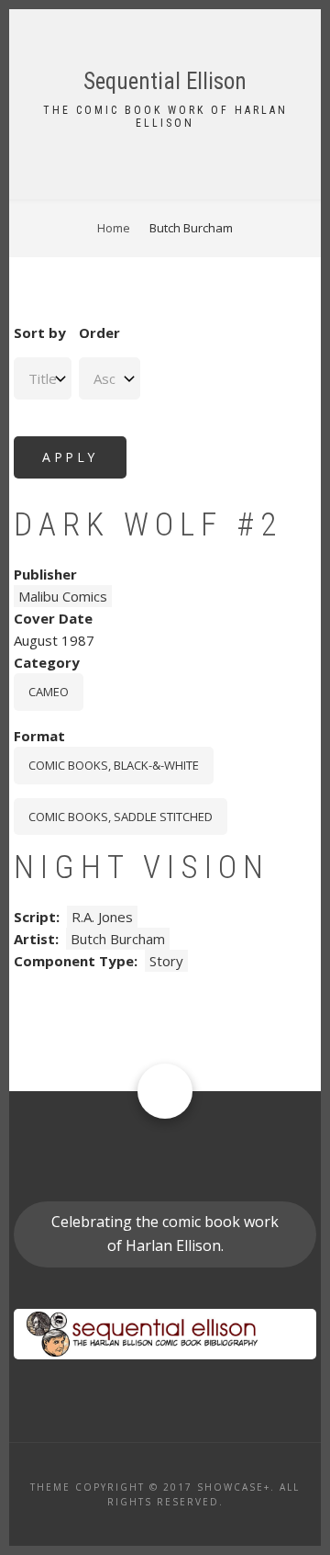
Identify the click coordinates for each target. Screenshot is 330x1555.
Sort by (40, 332)
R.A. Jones (102, 916)
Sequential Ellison (165, 81)
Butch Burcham (118, 939)
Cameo (48, 691)
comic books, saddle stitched (120, 816)
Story (166, 961)
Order (99, 332)
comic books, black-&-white (113, 765)
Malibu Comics (62, 596)
